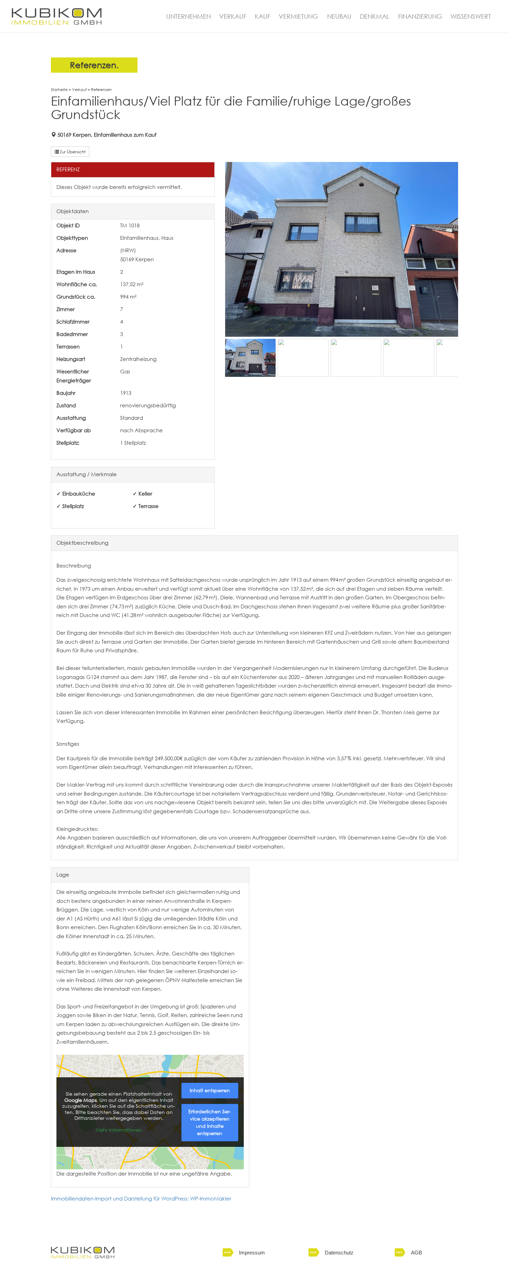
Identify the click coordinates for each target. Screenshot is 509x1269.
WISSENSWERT (470, 17)
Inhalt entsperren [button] (210, 1090)
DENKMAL (374, 17)
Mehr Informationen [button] (119, 1130)
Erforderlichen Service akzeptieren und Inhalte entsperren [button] (209, 1122)
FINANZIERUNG (420, 17)
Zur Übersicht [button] (72, 151)
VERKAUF (233, 17)
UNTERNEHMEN (188, 17)
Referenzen (101, 89)
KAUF (262, 17)
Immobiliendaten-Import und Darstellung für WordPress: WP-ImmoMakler (141, 1198)
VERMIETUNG (298, 17)
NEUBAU (339, 17)
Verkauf (79, 89)
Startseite (59, 89)
